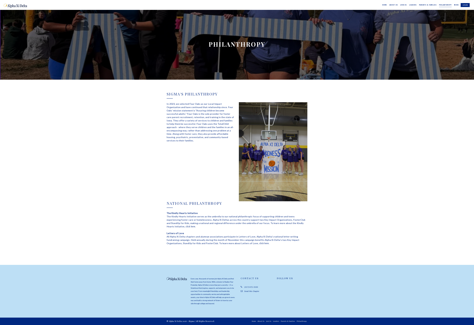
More (456, 5)
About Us (393, 5)
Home (384, 5)
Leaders (413, 5)
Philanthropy (445, 5)
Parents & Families (428, 5)
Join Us (403, 5)
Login (465, 5)
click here (190, 226)
